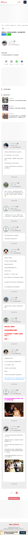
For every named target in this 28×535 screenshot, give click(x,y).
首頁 (2, 25)
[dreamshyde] (6, 251)
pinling (11, 41)
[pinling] (4, 43)
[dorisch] (6, 299)
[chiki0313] (6, 392)
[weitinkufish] (6, 428)
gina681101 (14, 183)
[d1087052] (6, 229)
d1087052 (14, 227)
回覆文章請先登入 (14, 498)
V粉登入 (19, 2)
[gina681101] (6, 185)
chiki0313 (14, 390)
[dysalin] (6, 320)
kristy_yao (14, 143)
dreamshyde (14, 249)
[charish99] (6, 208)
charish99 (14, 206)
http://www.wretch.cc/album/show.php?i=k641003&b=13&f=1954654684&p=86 (14, 378)
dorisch (13, 297)
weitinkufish (14, 426)
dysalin (13, 318)
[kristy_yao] (6, 145)
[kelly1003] (6, 352)
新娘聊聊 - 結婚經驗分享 (10, 25)
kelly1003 (14, 349)
